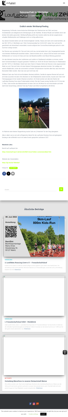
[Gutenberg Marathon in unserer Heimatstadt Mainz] (34, 355)
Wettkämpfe (13, 167)
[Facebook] (30, 403)
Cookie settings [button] (33, 414)
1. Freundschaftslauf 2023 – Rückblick (20, 322)
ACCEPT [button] (43, 414)
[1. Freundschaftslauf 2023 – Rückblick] (34, 295)
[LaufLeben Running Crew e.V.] (9, 3)
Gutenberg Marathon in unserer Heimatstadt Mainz (26, 381)
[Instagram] (34, 403)
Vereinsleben (8, 259)
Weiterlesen (18, 269)
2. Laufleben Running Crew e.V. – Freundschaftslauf (26, 263)
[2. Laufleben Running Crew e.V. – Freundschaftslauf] (34, 236)
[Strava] (37, 403)
